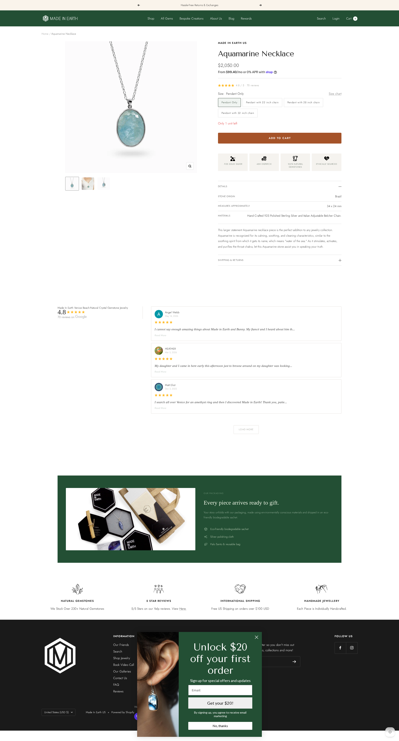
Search (321, 18)
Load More (246, 429)
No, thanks (220, 726)
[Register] (294, 661)
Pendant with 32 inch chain (238, 113)
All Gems (167, 18)
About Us (216, 18)
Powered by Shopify (122, 712)
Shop (151, 18)
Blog (231, 18)
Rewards (246, 18)
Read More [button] (160, 335)
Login (336, 18)
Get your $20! (220, 702)
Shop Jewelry (121, 658)
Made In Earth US (232, 43)
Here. (182, 608)
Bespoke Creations (191, 18)
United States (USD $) (56, 712)
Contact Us (120, 678)
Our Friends (121, 645)
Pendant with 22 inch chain (262, 102)
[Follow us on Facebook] (340, 648)
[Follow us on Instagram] (351, 648)
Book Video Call (123, 664)
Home (45, 34)
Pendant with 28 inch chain (303, 102)
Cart (351, 18)
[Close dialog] (256, 637)
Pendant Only (229, 102)
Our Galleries (122, 671)
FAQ (116, 684)
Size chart (335, 93)
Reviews (118, 691)
